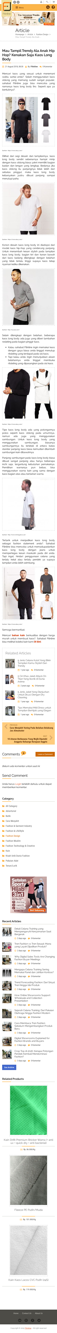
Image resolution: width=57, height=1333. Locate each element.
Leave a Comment (45, 754)
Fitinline (28, 1328)
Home (16, 1313)
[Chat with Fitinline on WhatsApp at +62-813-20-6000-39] (18, 2)
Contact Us (27, 1313)
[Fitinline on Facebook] (33, 1320)
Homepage (19, 34)
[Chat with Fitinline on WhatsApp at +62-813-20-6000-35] (15, 2)
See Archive (9, 1067)
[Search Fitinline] (48, 7)
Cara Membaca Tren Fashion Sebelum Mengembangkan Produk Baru (33, 1026)
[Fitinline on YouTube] (20, 1320)
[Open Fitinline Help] (53, 7)
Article (30, 34)
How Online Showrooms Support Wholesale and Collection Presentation (32, 998)
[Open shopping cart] (53, 2)
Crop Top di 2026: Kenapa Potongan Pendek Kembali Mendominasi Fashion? (33, 1054)
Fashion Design (42, 34)
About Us (39, 1313)
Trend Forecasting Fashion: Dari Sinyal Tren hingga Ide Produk (34, 984)
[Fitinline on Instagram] (26, 1320)
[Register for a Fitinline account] (41, 2)
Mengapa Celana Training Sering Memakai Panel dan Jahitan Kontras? (34, 971)
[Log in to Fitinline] (47, 2)
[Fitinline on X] (39, 1320)
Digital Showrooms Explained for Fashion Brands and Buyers (32, 1039)
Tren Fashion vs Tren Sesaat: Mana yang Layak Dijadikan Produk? (32, 945)
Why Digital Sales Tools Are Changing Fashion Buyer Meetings (34, 958)
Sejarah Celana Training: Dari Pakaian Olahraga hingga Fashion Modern (34, 1011)
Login (18, 784)
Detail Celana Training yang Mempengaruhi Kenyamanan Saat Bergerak (32, 931)
